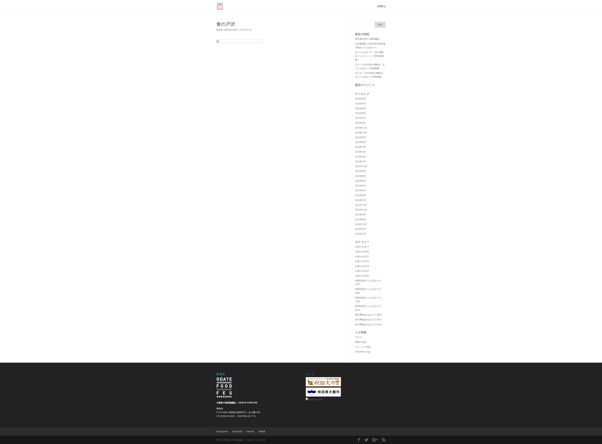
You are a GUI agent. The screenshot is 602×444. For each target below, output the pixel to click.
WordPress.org (362, 351)
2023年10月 (361, 166)
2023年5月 (360, 190)
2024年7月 (360, 146)
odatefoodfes (231, 29)
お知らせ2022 (362, 256)
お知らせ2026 (362, 275)
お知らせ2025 (362, 270)
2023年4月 (360, 195)
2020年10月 (361, 224)
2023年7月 (360, 180)
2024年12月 (361, 127)
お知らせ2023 (362, 261)
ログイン (359, 337)
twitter (250, 431)
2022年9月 (360, 214)
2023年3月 (360, 200)
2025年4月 (360, 122)
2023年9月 (360, 171)
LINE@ (261, 431)
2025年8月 (360, 113)
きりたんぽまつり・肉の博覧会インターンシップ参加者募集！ (369, 56)
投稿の (360, 341)
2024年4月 (360, 156)
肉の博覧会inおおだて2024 (368, 324)
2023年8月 (360, 175)
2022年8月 (360, 219)
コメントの (363, 346)
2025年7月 (360, 117)
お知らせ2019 (362, 246)
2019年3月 (360, 233)
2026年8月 (360, 98)
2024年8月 (360, 142)
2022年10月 (361, 209)
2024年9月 (360, 137)
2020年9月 (360, 228)
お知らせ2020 (362, 251)
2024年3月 (360, 161)
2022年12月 (361, 204)
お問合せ (381, 6)
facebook (237, 431)
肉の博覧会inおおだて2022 (368, 314)
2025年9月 (360, 108)
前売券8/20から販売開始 (367, 38)
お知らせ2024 (362, 265)
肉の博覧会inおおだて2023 (368, 319)
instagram (222, 431)
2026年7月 (360, 103)
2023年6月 (360, 185)
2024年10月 (361, 132)
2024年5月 (360, 151)
